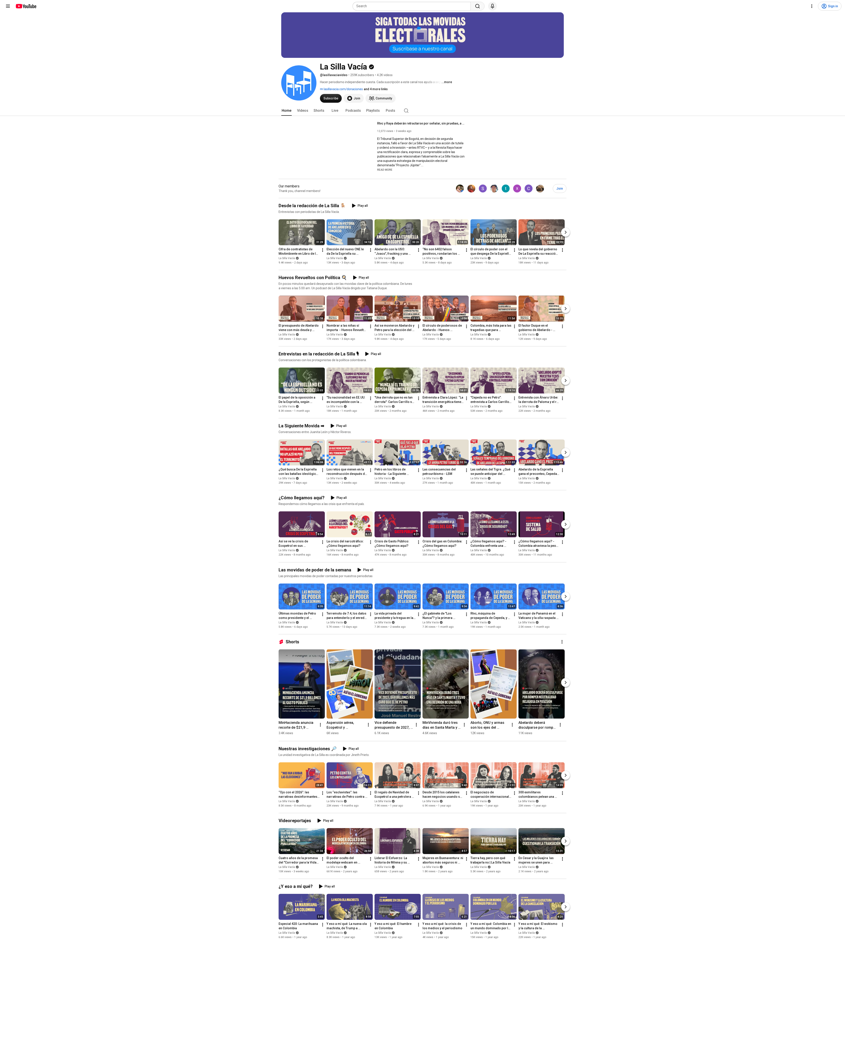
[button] (384, 169)
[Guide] (8, 6)
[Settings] (811, 6)
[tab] (286, 110)
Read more (384, 169)
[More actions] (322, 250)
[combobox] (413, 6)
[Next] (565, 232)
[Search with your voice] (492, 6)
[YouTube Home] (25, 6)
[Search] (477, 6)
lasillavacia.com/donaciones (343, 89)
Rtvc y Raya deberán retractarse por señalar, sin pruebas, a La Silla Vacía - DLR (421, 123)
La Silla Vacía (287, 258)
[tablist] (422, 110)
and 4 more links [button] (376, 89)
